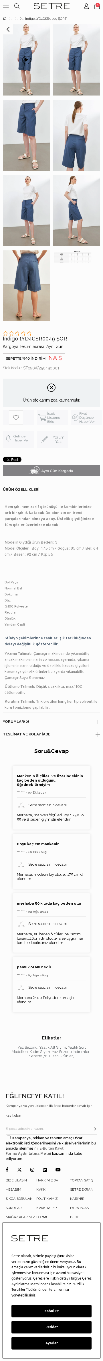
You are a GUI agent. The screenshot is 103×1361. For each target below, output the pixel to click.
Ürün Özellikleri (21, 489)
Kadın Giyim (39, 1052)
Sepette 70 (38, 1056)
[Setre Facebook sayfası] (7, 1170)
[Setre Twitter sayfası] (19, 1170)
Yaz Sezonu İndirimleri (71, 1052)
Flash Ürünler (61, 1056)
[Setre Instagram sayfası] (32, 1170)
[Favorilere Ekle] (21, 417)
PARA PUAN (79, 1208)
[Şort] (20, 18)
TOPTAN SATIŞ (81, 1180)
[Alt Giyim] (15, 18)
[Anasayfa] (9, 18)
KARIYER (77, 1199)
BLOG (74, 1217)
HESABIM (13, 1189)
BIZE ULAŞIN (16, 1180)
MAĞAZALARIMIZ (20, 1217)
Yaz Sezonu (27, 1047)
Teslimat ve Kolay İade (26, 734)
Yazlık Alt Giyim (52, 1047)
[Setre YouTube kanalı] (58, 1170)
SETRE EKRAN (81, 1189)
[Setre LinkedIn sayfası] (45, 1170)
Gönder (92, 1129)
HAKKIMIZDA (47, 1180)
